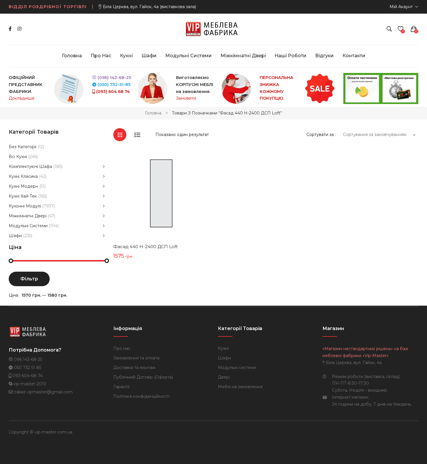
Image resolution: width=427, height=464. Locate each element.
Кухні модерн (23, 186)
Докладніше (22, 98)
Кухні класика (23, 176)
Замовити (186, 98)
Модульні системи (28, 225)
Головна (153, 113)
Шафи (15, 235)
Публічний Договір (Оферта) (143, 377)
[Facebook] (10, 29)
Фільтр (29, 279)
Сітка (119, 134)
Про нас (121, 348)
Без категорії (22, 146)
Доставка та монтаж (134, 367)
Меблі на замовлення (240, 386)
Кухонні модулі (25, 206)
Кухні (223, 348)
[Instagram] (19, 29)
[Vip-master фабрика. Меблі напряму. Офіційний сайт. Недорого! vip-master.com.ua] (213, 28)
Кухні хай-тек (23, 196)
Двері (224, 377)
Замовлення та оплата (136, 358)
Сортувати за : (321, 134)
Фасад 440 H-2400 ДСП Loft (145, 246)
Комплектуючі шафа (30, 166)
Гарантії (121, 386)
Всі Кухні (18, 156)
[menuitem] (72, 56)
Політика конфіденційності (141, 396)
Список (137, 134)
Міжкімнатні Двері (27, 215)
